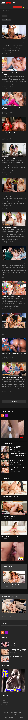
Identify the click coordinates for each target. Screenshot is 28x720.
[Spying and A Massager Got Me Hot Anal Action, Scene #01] (5, 456)
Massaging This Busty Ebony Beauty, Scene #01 (14, 353)
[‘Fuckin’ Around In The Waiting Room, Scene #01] (5, 463)
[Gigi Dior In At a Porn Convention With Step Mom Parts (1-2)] (5, 449)
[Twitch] (6, 415)
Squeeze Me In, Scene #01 (8, 516)
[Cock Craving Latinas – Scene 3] (14, 488)
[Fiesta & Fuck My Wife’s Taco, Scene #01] (14, 288)
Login (25, 7)
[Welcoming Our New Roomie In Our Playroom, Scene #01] (14, 64)
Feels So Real (5, 262)
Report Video (6, 704)
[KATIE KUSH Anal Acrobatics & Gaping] (14, 528)
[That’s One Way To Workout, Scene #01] (5, 644)
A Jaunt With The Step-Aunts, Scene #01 (12, 377)
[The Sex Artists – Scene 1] (14, 320)
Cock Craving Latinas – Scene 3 (9, 496)
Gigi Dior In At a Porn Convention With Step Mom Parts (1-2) (17, 448)
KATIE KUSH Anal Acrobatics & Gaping (11, 536)
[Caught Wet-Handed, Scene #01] (14, 32)
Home (4, 700)
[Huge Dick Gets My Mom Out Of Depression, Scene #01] (14, 99)
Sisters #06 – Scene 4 (7, 614)
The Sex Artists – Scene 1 (8, 329)
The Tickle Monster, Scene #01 (9, 227)
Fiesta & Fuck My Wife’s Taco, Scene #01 (12, 296)
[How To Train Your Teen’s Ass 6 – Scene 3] (5, 470)
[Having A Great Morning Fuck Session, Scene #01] (14, 124)
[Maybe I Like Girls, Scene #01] (14, 185)
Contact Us (5, 702)
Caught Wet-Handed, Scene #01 (10, 40)
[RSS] (2, 415)
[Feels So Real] (14, 253)
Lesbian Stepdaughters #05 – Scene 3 (12, 584)
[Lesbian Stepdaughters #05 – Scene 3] (14, 577)
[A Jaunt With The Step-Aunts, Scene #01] (14, 369)
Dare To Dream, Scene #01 (8, 158)
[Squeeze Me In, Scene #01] (14, 508)
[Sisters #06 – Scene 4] (14, 606)
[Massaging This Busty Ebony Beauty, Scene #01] (14, 345)
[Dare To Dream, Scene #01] (14, 150)
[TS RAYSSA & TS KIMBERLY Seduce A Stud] (5, 659)
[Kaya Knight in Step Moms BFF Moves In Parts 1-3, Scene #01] (5, 652)
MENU (3, 7)
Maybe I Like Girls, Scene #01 (9, 193)
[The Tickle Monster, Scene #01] (14, 219)
